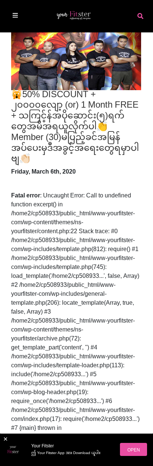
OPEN (133, 450)
